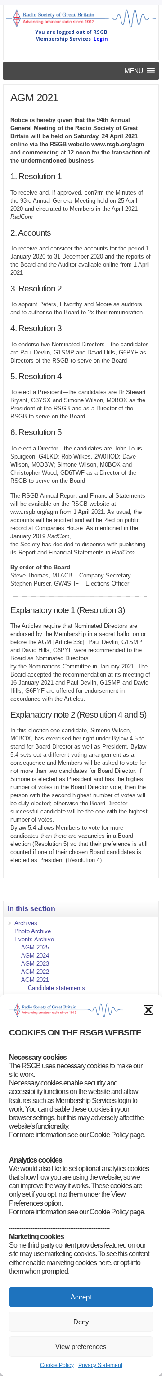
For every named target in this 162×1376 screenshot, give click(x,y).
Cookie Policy (57, 1365)
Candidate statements (56, 988)
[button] (148, 1009)
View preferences (81, 1346)
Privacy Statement (100, 1365)
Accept (81, 1297)
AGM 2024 (35, 955)
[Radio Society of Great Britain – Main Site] (81, 26)
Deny (81, 1322)
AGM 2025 (35, 947)
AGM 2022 (35, 971)
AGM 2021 (35, 979)
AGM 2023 (35, 963)
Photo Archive (32, 931)
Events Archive (34, 939)
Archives (25, 923)
